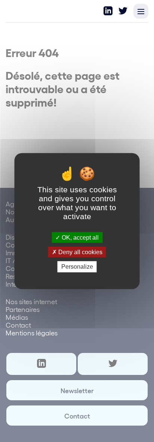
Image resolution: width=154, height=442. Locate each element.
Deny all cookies (79, 252)
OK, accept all (79, 237)
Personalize (77, 266)
